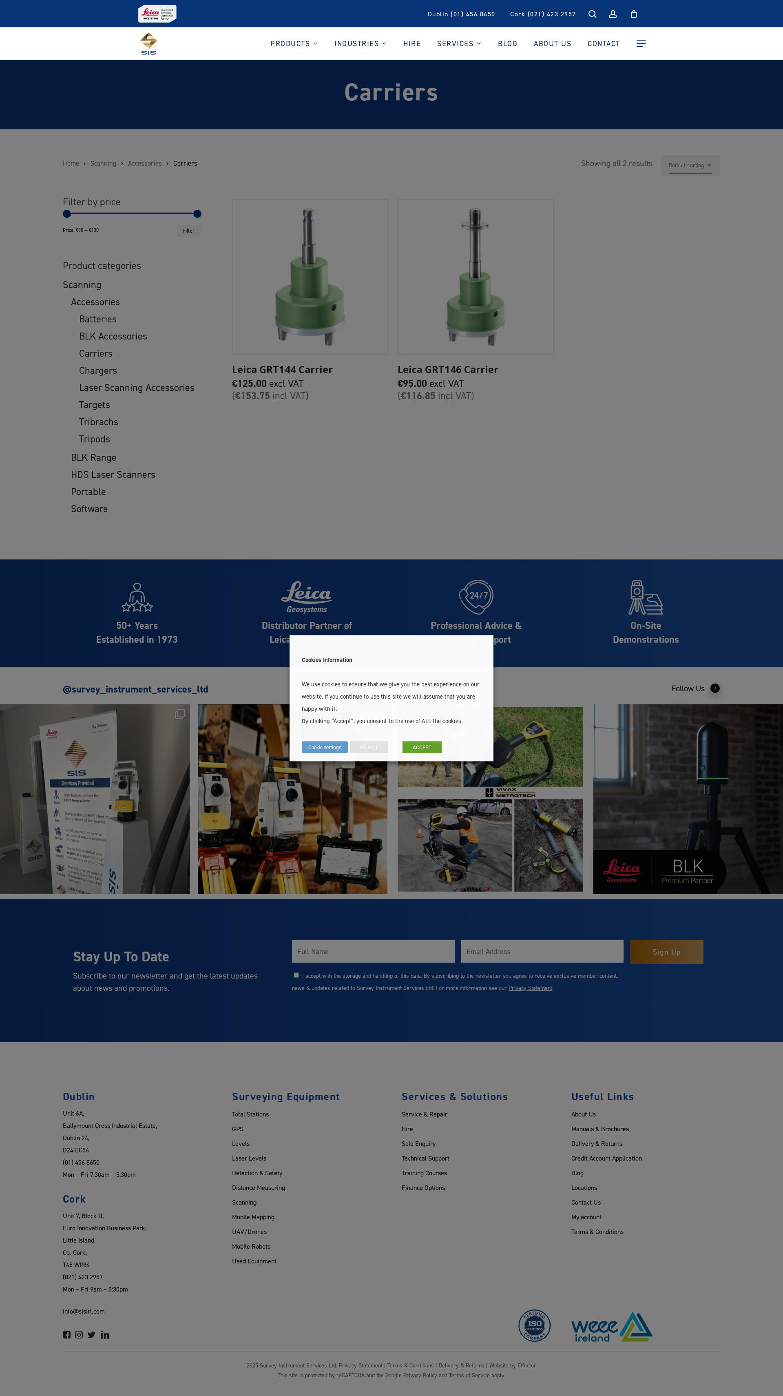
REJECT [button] (369, 746)
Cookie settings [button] (324, 746)
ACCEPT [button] (422, 746)
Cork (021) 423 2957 (543, 14)
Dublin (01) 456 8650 (461, 14)
